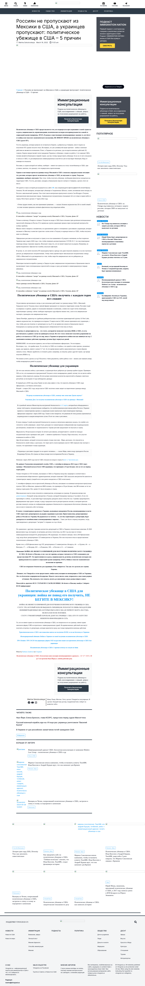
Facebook (103, 6)
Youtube (115, 6)
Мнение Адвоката (34, 942)
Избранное (34, 6)
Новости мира (10, 938)
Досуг (95, 11)
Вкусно (123, 938)
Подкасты (82, 11)
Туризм (123, 954)
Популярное (104, 133)
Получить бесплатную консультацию (113, 121)
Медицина (100, 946)
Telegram (126, 6)
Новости (36, 11)
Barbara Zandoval (28, 652)
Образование (101, 950)
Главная (19, 90)
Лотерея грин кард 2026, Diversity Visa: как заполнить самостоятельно (25, 854)
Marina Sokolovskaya (36, 699)
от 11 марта (64, 405)
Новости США (32, 755)
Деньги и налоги (102, 942)
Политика (108, 11)
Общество (50, 11)
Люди (107, 882)
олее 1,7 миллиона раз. (70, 460)
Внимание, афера (33, 768)
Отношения (124, 950)
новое (25, 6)
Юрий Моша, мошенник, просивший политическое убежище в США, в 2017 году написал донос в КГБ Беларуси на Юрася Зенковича (119, 890)
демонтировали (21, 496)
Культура (124, 946)
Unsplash (39, 652)
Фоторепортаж (125, 958)
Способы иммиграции (103, 162)
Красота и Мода (126, 942)
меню (6, 6)
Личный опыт (47, 898)
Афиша (123, 934)
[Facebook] (29, 702)
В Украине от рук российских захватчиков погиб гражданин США (45, 730)
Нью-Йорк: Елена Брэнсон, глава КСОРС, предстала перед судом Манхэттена (51, 718)
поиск (16, 6)
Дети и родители (103, 934)
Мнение (31, 950)
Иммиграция (66, 11)
